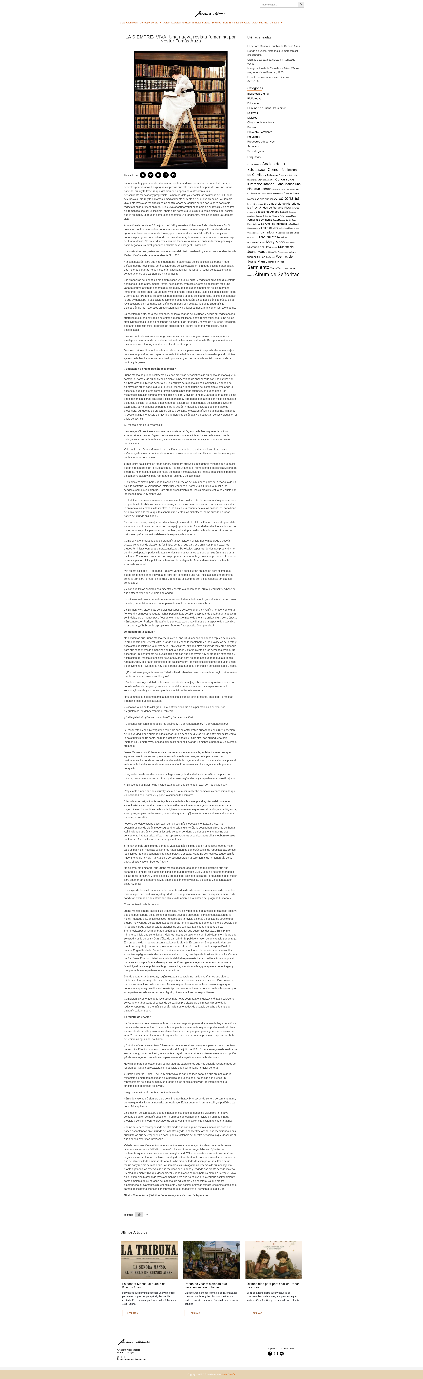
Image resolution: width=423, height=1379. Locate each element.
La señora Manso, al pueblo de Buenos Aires (273, 46)
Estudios (216, 22)
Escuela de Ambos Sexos (272, 211)
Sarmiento (253, 146)
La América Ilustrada (274, 223)
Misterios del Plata (259, 247)
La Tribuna (268, 232)
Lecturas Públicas (181, 22)
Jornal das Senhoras (259, 219)
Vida (122, 22)
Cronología (132, 22)
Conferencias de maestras (272, 194)
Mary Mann (275, 242)
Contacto (274, 22)
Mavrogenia (290, 242)
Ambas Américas (254, 164)
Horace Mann (290, 216)
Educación (253, 103)
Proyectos (253, 136)
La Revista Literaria (287, 228)
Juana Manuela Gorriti (282, 220)
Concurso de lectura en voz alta (285, 189)
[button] (143, 175)
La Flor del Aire (268, 227)
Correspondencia (149, 22)
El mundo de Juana (239, 22)
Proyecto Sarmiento (259, 132)
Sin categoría (255, 151)
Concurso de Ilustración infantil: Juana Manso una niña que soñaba (274, 184)
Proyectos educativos (261, 141)
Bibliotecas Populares (277, 175)
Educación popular (255, 204)
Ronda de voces (276, 262)
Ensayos (252, 112)
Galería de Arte (260, 22)
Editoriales (288, 198)
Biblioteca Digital (201, 22)
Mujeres (252, 117)
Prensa (251, 127)
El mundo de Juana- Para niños (266, 108)
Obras (166, 22)
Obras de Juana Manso (261, 122)
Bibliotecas (254, 98)
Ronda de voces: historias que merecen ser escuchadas (206, 1285)
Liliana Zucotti (266, 237)
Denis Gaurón (228, 1374)
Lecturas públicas (285, 233)
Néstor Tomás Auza (276, 252)
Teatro (273, 268)
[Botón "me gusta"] (139, 1214)
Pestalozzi (270, 257)
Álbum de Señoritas (277, 274)
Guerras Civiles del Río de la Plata (269, 216)
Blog (225, 22)
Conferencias (253, 193)
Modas (274, 247)
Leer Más (132, 1313)
